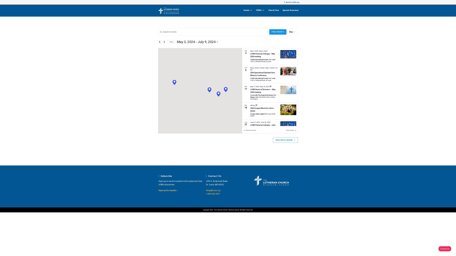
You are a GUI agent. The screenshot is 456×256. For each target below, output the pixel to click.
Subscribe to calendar (284, 140)
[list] (270, 87)
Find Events (278, 32)
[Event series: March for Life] (256, 105)
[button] (218, 94)
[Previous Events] (159, 42)
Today (171, 42)
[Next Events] (164, 42)
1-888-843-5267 (213, 193)
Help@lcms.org (213, 190)
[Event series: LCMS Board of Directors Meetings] (270, 86)
